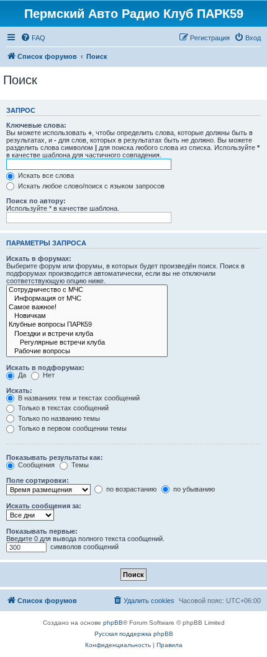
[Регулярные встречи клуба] (86, 342)
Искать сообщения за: (43, 505)
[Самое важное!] (86, 307)
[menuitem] (32, 37)
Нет (48, 375)
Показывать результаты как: (54, 457)
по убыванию (193, 489)
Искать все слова (45, 175)
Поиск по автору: (36, 201)
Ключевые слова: (36, 125)
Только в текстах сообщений (62, 408)
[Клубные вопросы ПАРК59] (86, 324)
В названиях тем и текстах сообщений (78, 398)
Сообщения (35, 465)
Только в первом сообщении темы (71, 428)
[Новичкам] (86, 316)
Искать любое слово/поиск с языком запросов (90, 186)
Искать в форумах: (38, 258)
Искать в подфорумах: (45, 367)
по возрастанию (130, 489)
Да (21, 375)
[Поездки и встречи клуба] (86, 334)
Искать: (19, 390)
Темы (79, 465)
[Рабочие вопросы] (86, 351)
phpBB (113, 622)
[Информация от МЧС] (86, 298)
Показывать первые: (42, 531)
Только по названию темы (58, 418)
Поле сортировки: (37, 480)
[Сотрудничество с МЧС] (86, 290)
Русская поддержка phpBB (133, 633)
